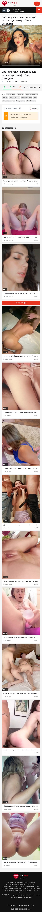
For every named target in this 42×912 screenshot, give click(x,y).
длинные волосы (26, 98)
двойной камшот (14, 98)
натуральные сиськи (31, 94)
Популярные (19, 11)
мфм (35, 98)
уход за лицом (10, 94)
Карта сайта (12, 905)
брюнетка (20, 94)
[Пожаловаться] (39, 87)
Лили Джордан (20, 101)
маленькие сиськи (8, 101)
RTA (33, 905)
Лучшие (17, 9)
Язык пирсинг (31, 101)
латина (5, 98)
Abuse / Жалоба (24, 905)
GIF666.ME (5, 895)
